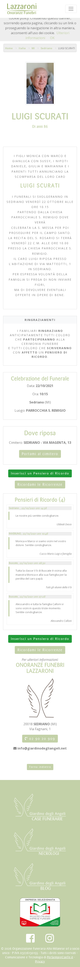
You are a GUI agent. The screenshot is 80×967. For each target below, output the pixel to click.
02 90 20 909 (41, 739)
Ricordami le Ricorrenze (40, 484)
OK (52, 38)
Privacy (40, 961)
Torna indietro (40, 767)
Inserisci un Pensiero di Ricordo (40, 473)
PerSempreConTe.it (60, 957)
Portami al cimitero (40, 454)
